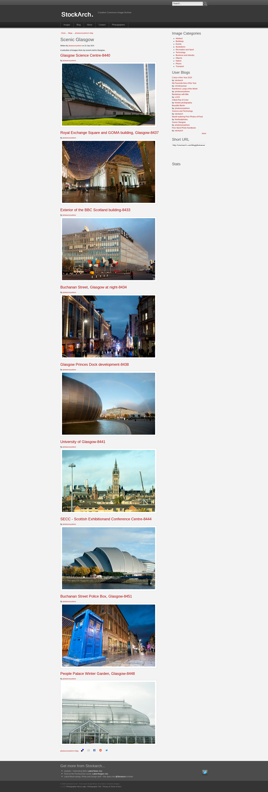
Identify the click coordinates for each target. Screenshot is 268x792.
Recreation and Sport (185, 50)
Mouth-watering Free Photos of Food (187, 117)
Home (63, 33)
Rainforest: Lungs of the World (184, 89)
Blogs (70, 33)
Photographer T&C (94, 787)
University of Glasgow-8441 (82, 442)
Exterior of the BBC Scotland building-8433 (95, 210)
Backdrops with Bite (180, 94)
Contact (102, 25)
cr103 (177, 97)
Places (178, 64)
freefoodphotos (181, 119)
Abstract (179, 38)
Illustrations (180, 47)
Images (67, 25)
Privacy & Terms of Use (112, 787)
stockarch (179, 80)
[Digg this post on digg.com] (88, 751)
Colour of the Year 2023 (182, 77)
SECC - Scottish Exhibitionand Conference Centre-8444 (106, 519)
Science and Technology (182, 111)
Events (178, 44)
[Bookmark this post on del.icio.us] (82, 751)
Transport (180, 66)
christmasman (181, 86)
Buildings (180, 41)
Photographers (118, 25)
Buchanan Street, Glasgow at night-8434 (93, 287)
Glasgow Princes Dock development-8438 (94, 364)
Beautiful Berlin (178, 105)
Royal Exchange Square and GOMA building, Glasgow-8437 (109, 132)
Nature (178, 61)
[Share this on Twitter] (107, 751)
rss (100, 771)
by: (173, 80)
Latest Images (98, 774)
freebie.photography (183, 103)
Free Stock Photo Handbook (184, 128)
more (204, 133)
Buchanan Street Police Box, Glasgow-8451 (96, 596)
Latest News (93, 771)
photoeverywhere (75, 46)
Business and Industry (185, 55)
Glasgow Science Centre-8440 (85, 55)
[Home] (78, 17)
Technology (180, 52)
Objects (179, 58)
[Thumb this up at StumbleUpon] (100, 751)
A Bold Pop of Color (180, 100)
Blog (79, 25)
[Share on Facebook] (94, 751)
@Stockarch (121, 777)
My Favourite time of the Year (184, 83)
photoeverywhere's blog (84, 33)
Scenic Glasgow (179, 122)
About (89, 25)
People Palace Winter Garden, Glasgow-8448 (97, 673)
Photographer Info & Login (76, 787)
